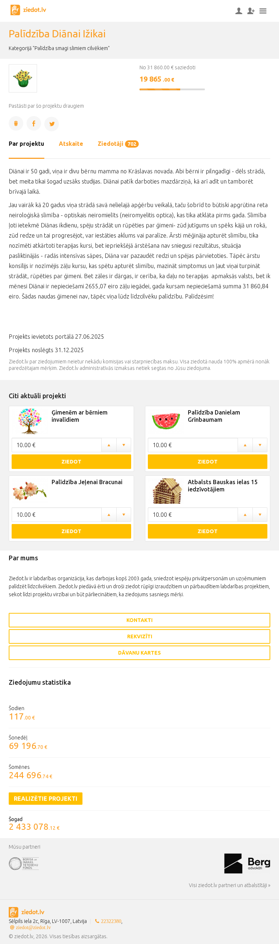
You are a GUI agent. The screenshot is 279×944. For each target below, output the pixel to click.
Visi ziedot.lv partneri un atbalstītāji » (229, 885)
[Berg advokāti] (247, 863)
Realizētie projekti (45, 798)
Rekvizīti (139, 636)
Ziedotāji (117, 143)
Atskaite (71, 143)
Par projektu (26, 143)
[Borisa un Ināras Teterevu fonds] (116, 863)
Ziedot (71, 462)
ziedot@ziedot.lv (33, 927)
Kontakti (139, 620)
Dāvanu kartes (139, 653)
